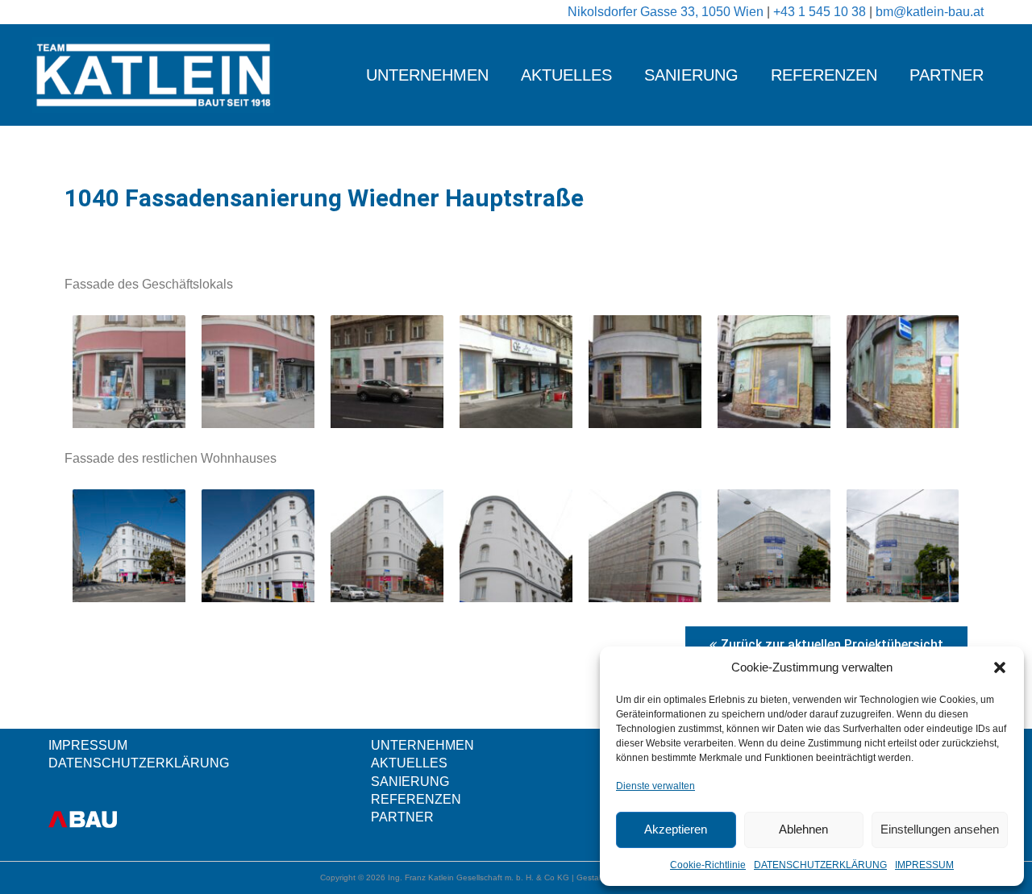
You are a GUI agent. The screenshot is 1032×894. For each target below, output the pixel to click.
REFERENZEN (824, 75)
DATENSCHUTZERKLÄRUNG (820, 865)
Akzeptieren (675, 829)
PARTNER (946, 75)
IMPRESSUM (924, 865)
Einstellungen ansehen (939, 829)
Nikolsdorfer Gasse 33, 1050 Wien (667, 12)
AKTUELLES (566, 75)
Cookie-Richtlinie (708, 865)
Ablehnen (803, 829)
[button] (1000, 667)
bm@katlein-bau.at (930, 12)
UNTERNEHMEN (427, 75)
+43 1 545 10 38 (821, 12)
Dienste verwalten (655, 786)
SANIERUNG (691, 75)
